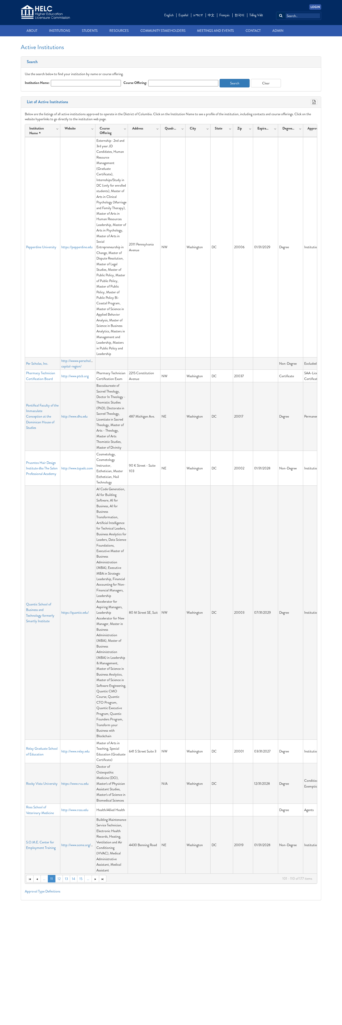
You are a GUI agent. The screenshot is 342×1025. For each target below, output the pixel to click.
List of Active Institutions (46, 102)
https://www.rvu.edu (75, 783)
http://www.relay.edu (75, 751)
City (193, 128)
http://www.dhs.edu (74, 416)
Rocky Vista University (42, 783)
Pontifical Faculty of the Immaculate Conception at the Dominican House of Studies (42, 416)
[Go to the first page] (29, 878)
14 (73, 878)
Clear (266, 83)
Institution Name (36, 131)
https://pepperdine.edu (77, 246)
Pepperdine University (41, 246)
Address (137, 128)
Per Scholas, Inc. (37, 363)
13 (66, 878)
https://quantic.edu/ (75, 612)
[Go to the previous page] (37, 878)
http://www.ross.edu (74, 809)
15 (80, 878)
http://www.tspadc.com (77, 468)
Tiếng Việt (256, 15)
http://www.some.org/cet (78, 844)
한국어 (239, 15)
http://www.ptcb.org (75, 375)
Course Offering (105, 130)
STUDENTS (90, 30)
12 (59, 878)
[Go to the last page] (102, 878)
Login (315, 7)
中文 (211, 15)
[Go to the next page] (95, 878)
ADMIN (277, 30)
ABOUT (32, 30)
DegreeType (289, 128)
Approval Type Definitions (42, 891)
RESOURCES (119, 30)
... (44, 878)
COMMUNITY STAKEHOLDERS (163, 30)
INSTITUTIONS (59, 30)
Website (70, 128)
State (218, 128)
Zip (239, 128)
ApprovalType (316, 128)
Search (31, 62)
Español (183, 15)
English (169, 15)
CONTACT (253, 30)
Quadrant (171, 128)
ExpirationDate (264, 128)
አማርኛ (198, 15)
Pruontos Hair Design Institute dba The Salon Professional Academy (42, 468)
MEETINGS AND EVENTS (215, 30)
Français (224, 15)
